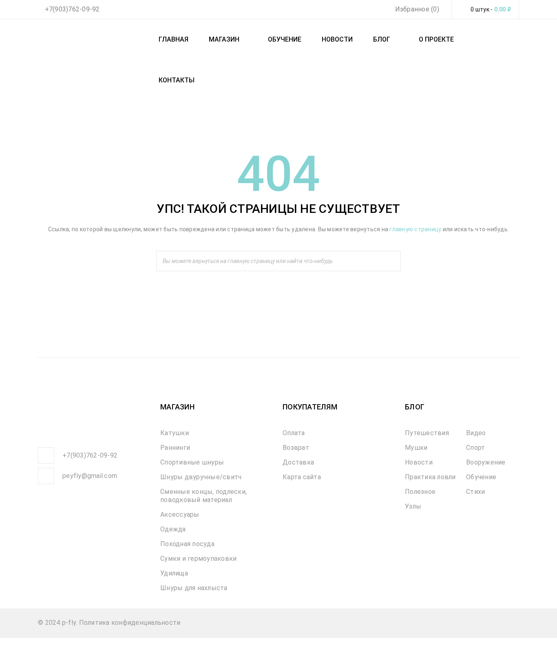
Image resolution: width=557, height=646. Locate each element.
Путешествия (427, 433)
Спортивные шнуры (192, 462)
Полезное (420, 492)
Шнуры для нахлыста (194, 588)
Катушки (174, 433)
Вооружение (486, 462)
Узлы (413, 506)
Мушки (416, 447)
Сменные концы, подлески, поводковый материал (203, 496)
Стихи (475, 492)
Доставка (298, 462)
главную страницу (415, 229)
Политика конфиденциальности (130, 622)
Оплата (294, 433)
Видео (476, 433)
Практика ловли (430, 477)
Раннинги (175, 447)
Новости (419, 462)
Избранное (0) (416, 9)
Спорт (475, 447)
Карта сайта (302, 477)
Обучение (481, 477)
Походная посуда (187, 544)
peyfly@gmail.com (89, 476)
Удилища (174, 573)
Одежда (173, 529)
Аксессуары (179, 514)
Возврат (296, 447)
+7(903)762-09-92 (72, 9)
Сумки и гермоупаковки (198, 558)
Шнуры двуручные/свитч (200, 477)
